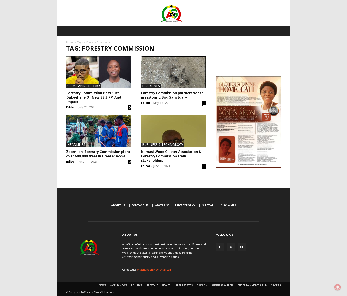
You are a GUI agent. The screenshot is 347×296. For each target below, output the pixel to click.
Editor (71, 107)
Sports (276, 285)
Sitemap (208, 205)
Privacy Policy (185, 205)
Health (167, 285)
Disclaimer (228, 205)
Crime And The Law (83, 86)
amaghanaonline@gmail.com (154, 269)
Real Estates (184, 285)
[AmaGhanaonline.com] (173, 13)
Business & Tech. (222, 285)
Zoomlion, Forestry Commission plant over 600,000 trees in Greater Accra (98, 153)
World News (118, 285)
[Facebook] (220, 247)
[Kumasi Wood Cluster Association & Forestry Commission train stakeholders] (173, 131)
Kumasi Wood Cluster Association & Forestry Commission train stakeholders (171, 156)
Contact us (139, 205)
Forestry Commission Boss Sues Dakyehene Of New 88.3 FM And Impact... (93, 97)
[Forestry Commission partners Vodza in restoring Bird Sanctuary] (173, 72)
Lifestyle (152, 285)
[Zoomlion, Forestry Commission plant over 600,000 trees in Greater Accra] (98, 131)
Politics (136, 285)
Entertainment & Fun (252, 285)
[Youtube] (242, 247)
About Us (118, 205)
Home (69, 42)
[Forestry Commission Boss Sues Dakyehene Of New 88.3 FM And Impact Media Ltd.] (98, 72)
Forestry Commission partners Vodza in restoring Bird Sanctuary (172, 95)
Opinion (202, 285)
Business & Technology (162, 145)
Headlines (151, 86)
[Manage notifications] (337, 287)
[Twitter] (231, 247)
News (102, 285)
